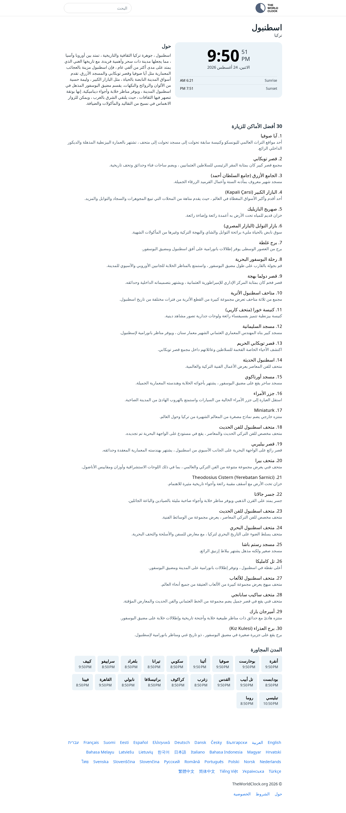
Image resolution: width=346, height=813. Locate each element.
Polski (233, 761)
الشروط (263, 794)
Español (140, 742)
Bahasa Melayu (100, 752)
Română (192, 761)
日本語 (180, 752)
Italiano (198, 752)
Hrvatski (273, 752)
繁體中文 (186, 771)
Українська (253, 771)
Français (91, 742)
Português (214, 761)
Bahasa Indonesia (225, 752)
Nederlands (270, 761)
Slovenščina (124, 761)
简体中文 (207, 771)
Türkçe (275, 771)
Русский (172, 761)
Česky (216, 742)
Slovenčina (149, 761)
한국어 (164, 752)
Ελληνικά (161, 742)
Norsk (249, 761)
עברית (73, 742)
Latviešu (126, 752)
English (274, 742)
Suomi (109, 742)
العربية (257, 742)
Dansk (200, 742)
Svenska (101, 761)
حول (278, 794)
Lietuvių (146, 752)
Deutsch (182, 742)
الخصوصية (242, 794)
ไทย (85, 761)
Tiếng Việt (229, 771)
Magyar (254, 752)
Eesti (124, 742)
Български (236, 742)
